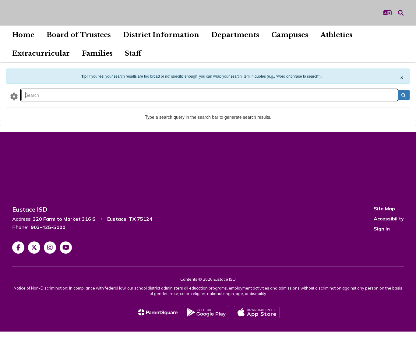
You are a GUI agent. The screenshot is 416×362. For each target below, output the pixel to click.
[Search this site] (401, 13)
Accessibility (389, 219)
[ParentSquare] (158, 312)
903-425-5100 (48, 227)
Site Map (384, 209)
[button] (387, 12)
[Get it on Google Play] (206, 312)
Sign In (382, 229)
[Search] (403, 95)
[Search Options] (14, 96)
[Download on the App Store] (257, 312)
